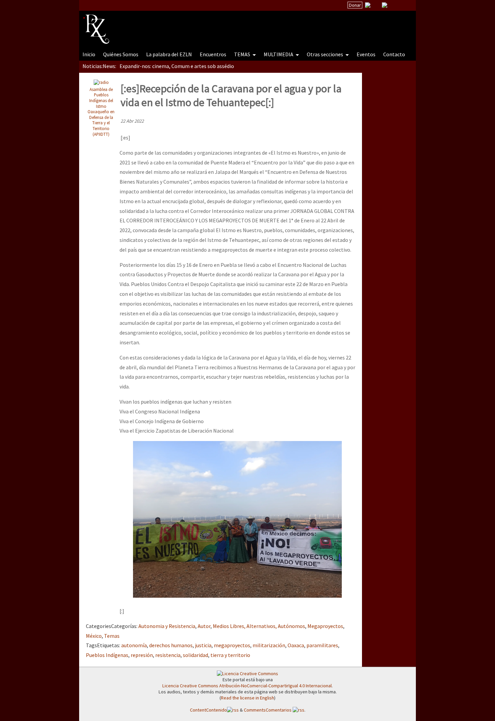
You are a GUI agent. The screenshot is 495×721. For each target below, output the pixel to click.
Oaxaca (296, 645)
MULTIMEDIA (279, 54)
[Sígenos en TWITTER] (376, 5)
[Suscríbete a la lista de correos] (367, 5)
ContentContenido (208, 710)
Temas (112, 635)
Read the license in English (247, 698)
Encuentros (213, 54)
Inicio (88, 54)
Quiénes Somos (120, 54)
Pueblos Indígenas (107, 655)
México (94, 635)
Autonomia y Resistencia (166, 626)
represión (142, 655)
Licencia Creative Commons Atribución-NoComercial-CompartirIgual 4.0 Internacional (247, 686)
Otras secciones (325, 54)
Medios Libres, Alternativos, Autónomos (259, 626)
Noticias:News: (99, 66)
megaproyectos (232, 645)
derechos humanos (171, 645)
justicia (203, 645)
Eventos (366, 54)
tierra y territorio (230, 655)
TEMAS (242, 54)
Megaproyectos (325, 626)
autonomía (134, 645)
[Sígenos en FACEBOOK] (393, 5)
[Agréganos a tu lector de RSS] (405, 5)
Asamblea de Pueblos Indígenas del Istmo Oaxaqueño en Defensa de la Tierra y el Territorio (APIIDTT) (101, 112)
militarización (269, 645)
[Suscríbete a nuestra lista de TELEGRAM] (384, 5)
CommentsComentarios (268, 710)
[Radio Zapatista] (211, 25)
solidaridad (195, 655)
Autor (204, 626)
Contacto (394, 54)
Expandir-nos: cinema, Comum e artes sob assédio (177, 66)
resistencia (167, 655)
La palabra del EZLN (169, 54)
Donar (355, 5)
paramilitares (322, 645)
